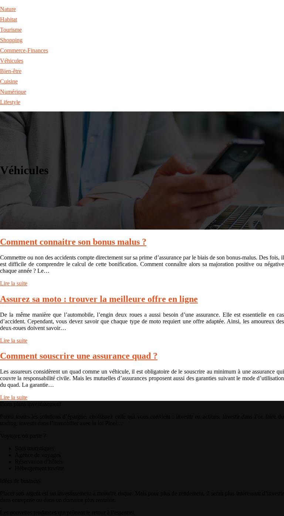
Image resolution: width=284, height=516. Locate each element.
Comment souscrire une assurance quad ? (79, 356)
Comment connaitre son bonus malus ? (73, 242)
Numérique (13, 92)
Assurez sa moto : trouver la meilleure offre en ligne (99, 299)
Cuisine (9, 81)
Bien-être (10, 71)
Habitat (8, 19)
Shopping (11, 40)
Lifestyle (10, 102)
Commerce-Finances (24, 50)
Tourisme (11, 30)
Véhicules (11, 61)
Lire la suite (13, 283)
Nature (8, 9)
